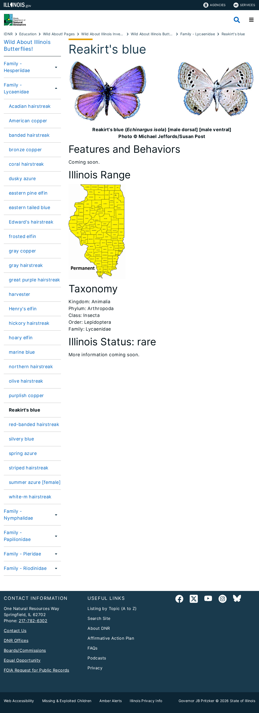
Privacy (95, 667)
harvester (19, 294)
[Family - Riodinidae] (54, 568)
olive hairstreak (26, 381)
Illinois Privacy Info (146, 701)
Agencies (218, 5)
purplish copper (26, 395)
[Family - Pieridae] (54, 553)
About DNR (99, 628)
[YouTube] (208, 600)
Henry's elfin (23, 308)
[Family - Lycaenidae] (54, 88)
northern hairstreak (31, 366)
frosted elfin (22, 236)
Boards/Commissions (25, 650)
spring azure (23, 453)
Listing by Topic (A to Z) (112, 608)
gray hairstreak (26, 265)
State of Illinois (242, 701)
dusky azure (22, 178)
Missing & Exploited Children (67, 701)
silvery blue (21, 439)
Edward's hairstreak (31, 222)
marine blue (22, 352)
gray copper (22, 250)
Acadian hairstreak (30, 106)
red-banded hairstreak (34, 424)
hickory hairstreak (29, 323)
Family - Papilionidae (17, 536)
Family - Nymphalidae (18, 514)
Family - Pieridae (22, 553)
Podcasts (97, 657)
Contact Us (15, 630)
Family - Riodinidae (25, 568)
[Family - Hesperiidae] (55, 67)
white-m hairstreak (30, 496)
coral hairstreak (26, 164)
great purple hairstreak (34, 279)
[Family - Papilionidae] (55, 535)
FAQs (93, 648)
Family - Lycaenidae (16, 88)
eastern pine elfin (28, 193)
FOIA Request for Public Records (36, 670)
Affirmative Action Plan (111, 638)
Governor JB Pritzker (196, 701)
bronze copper (25, 149)
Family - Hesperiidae (17, 67)
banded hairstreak (29, 135)
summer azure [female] (35, 482)
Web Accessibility (19, 701)
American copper (28, 120)
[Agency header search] (237, 20)
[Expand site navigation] (251, 20)
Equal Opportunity (22, 660)
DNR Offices (16, 640)
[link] (179, 600)
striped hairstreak (29, 467)
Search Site (99, 618)
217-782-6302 (33, 620)
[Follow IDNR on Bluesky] (237, 600)
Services (247, 5)
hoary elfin (21, 337)
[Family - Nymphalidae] (55, 514)
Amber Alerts (110, 701)
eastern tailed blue (29, 207)
